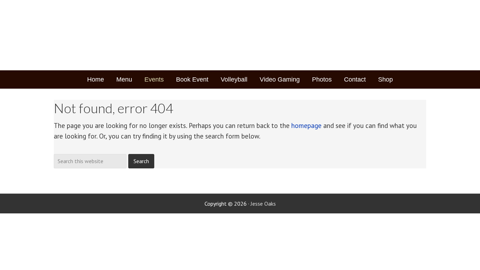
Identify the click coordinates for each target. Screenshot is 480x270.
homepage (306, 125)
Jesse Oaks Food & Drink (97, 35)
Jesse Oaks (263, 203)
